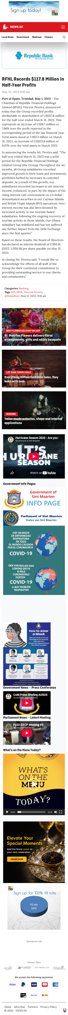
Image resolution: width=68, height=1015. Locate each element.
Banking (24, 288)
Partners (33, 1006)
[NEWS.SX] (5, 27)
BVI (13, 292)
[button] (34, 784)
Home (7, 1006)
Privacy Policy (48, 1006)
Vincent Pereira (33, 292)
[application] (34, 784)
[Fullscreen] (60, 812)
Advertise (19, 1006)
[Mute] (55, 812)
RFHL (19, 292)
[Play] (7, 812)
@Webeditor (12, 295)
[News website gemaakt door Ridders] (65, 1010)
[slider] (31, 812)
